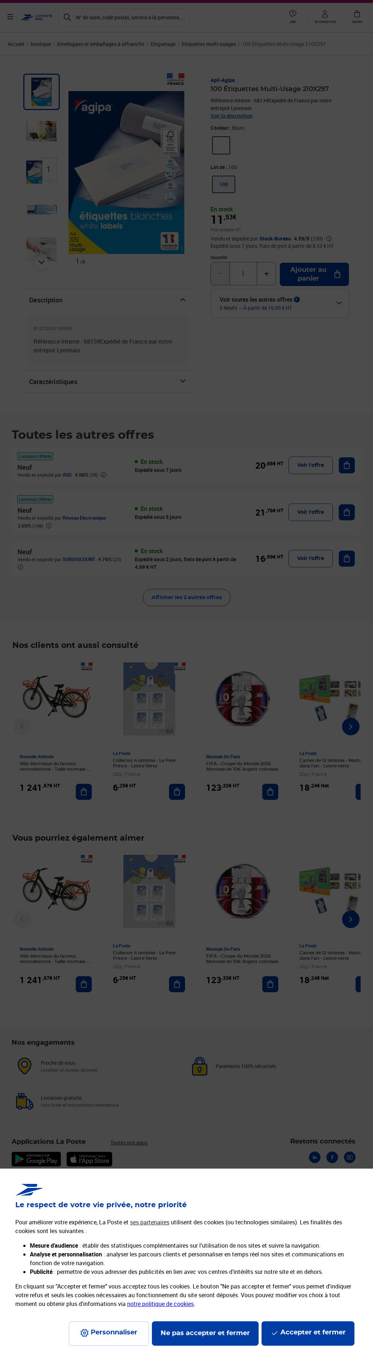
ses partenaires (149, 1222)
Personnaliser (114, 1332)
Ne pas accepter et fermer (205, 1333)
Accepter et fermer (313, 1332)
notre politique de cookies (160, 1304)
